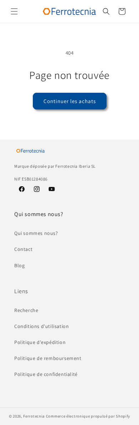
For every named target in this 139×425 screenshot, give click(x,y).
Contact (23, 249)
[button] (14, 11)
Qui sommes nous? (36, 233)
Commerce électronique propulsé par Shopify (88, 416)
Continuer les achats (69, 101)
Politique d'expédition (40, 342)
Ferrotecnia (34, 416)
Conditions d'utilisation (41, 326)
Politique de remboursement (48, 358)
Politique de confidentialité (46, 374)
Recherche (26, 310)
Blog (19, 265)
